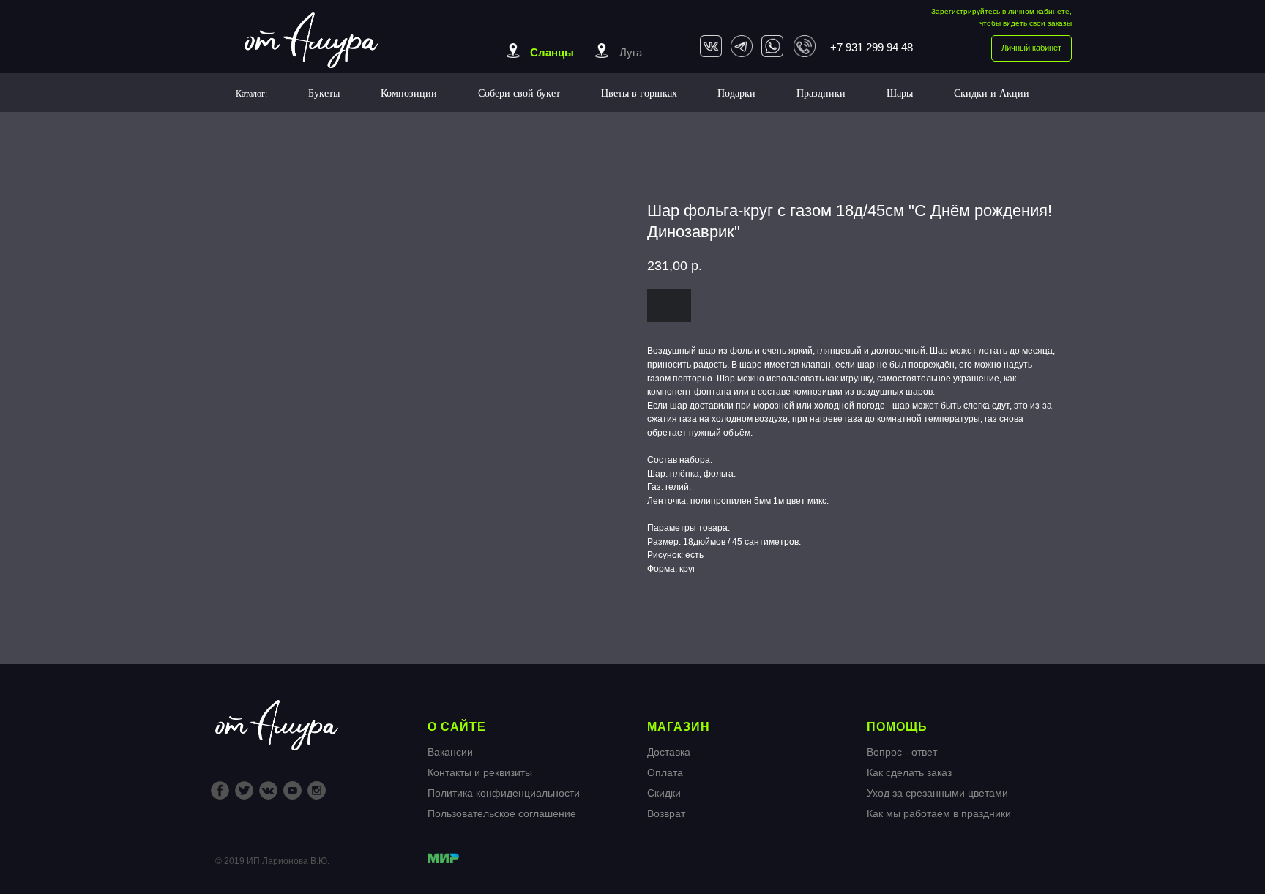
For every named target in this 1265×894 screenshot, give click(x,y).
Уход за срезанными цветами (937, 793)
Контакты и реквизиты (480, 772)
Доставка (668, 752)
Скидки (664, 793)
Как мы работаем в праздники (939, 813)
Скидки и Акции (991, 93)
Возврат (666, 813)
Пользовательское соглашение (502, 813)
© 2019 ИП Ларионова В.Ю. (272, 861)
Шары (900, 93)
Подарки (736, 93)
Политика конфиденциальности (504, 793)
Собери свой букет (519, 93)
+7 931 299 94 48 (871, 47)
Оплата (665, 772)
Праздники (821, 93)
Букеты (324, 93)
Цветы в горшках (639, 93)
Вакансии (450, 752)
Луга (630, 52)
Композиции (409, 93)
